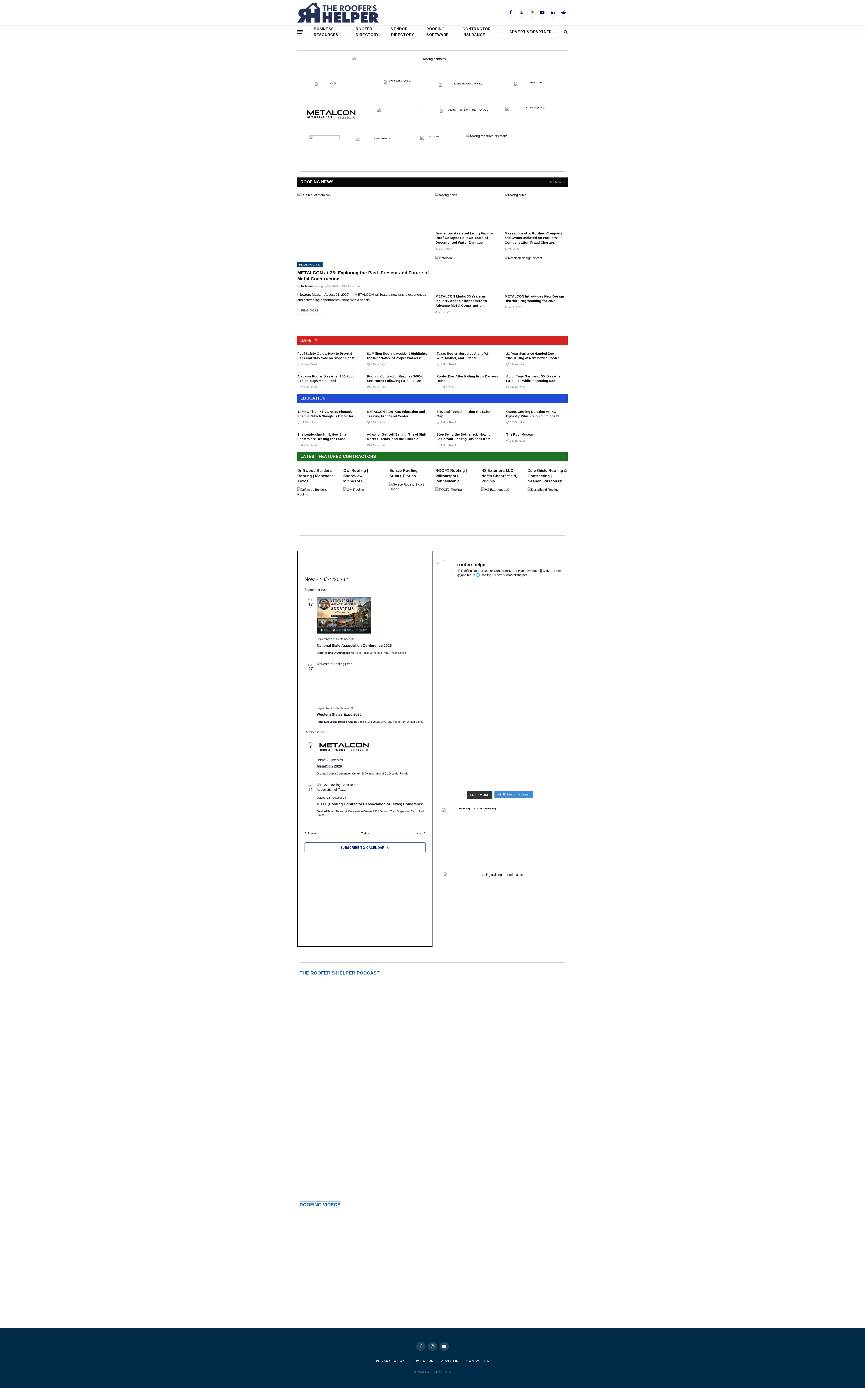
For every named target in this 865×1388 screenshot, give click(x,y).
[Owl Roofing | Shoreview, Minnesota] (363, 495)
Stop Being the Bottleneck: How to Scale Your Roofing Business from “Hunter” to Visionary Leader (464, 437)
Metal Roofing (310, 264)
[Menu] (300, 32)
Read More (310, 310)
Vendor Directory (402, 32)
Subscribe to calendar (362, 847)
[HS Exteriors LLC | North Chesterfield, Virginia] (501, 495)
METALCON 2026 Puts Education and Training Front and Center (396, 414)
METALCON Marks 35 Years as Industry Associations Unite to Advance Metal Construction (461, 300)
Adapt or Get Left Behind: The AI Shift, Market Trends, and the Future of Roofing (397, 437)
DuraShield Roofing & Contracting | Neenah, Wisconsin (547, 475)
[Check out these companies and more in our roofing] (544, 633)
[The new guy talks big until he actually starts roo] (456, 593)
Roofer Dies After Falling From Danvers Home (467, 379)
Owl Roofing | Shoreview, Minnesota (355, 475)
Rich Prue (307, 286)
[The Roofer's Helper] (338, 12)
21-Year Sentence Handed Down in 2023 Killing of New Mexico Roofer (533, 356)
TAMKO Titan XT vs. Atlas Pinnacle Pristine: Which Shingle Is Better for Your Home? (325, 414)
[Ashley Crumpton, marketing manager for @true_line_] (500, 636)
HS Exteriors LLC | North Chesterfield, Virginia (499, 475)
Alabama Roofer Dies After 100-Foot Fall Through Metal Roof (325, 379)
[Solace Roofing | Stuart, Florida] (409, 490)
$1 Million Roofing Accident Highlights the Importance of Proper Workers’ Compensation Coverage (397, 356)
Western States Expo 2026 (339, 714)
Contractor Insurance (476, 32)
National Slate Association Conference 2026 (354, 645)
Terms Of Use (423, 1361)
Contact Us (477, 1361)
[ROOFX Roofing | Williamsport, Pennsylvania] (455, 495)
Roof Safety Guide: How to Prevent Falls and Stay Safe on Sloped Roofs (326, 356)
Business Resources (326, 32)
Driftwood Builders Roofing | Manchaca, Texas (316, 475)
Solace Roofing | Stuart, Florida (404, 473)
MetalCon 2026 (329, 766)
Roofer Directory (367, 32)
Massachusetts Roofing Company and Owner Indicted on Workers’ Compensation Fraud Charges (533, 237)
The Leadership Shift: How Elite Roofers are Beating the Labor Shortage (321, 437)
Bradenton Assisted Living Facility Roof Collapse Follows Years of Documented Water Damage (464, 237)
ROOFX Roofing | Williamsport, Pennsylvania (451, 475)
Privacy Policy (390, 1361)
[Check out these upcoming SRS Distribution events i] (500, 595)
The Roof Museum (520, 434)
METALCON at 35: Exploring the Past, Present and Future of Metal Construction (363, 275)
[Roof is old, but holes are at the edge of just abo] (456, 619)
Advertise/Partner (530, 32)
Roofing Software (437, 32)
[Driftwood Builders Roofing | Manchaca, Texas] (317, 495)
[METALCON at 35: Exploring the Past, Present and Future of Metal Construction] (363, 230)
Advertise (451, 1361)
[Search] (565, 32)
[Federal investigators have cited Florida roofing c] (500, 725)
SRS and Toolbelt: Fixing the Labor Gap (464, 414)
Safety (308, 340)
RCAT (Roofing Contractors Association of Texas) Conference (370, 803)
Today (365, 833)
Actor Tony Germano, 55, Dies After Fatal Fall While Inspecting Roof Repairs (534, 379)
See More (555, 182)
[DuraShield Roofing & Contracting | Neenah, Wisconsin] (548, 495)
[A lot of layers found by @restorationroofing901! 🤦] (544, 595)
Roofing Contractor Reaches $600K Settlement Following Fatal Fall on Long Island (395, 379)
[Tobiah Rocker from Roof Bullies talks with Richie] (456, 699)
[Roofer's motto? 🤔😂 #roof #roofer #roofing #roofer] (544, 671)
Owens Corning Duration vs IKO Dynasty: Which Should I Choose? (532, 414)
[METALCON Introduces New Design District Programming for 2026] (536, 273)
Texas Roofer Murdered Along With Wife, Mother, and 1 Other (464, 356)
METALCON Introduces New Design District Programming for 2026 (534, 298)
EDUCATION (313, 398)
